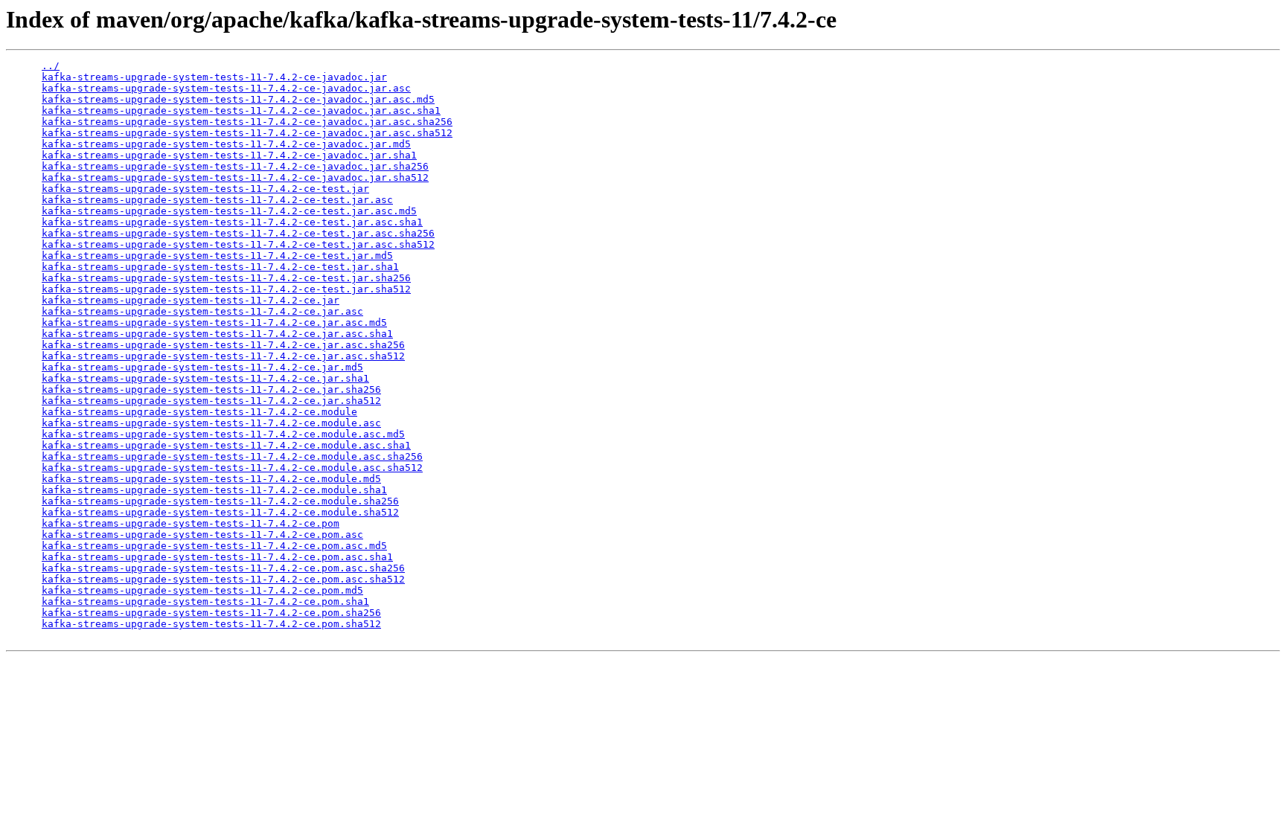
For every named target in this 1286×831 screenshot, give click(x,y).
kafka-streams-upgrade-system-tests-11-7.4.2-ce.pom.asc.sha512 (223, 579)
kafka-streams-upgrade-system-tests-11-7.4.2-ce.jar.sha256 (211, 389)
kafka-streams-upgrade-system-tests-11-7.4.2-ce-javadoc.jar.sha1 (229, 155)
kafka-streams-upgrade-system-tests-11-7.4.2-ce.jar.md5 (202, 367)
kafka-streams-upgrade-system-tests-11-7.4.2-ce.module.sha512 (220, 512)
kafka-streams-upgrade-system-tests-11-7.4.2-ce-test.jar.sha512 (226, 289)
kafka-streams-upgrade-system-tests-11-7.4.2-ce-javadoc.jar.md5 (226, 144)
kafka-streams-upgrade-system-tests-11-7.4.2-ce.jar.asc (202, 311)
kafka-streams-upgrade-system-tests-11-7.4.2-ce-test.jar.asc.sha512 (238, 244)
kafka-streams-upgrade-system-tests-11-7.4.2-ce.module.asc (211, 423)
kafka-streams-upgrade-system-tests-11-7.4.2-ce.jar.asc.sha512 (223, 356)
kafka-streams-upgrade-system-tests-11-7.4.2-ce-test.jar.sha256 (226, 277)
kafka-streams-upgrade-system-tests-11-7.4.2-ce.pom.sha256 (211, 612)
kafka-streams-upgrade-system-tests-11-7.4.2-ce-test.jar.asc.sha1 (232, 222)
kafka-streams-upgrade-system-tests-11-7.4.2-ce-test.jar (205, 188)
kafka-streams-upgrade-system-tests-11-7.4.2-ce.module (199, 411)
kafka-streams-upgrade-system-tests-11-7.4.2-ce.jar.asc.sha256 (223, 344)
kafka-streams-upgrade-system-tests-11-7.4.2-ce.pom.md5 (202, 590)
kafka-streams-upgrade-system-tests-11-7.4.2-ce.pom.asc (202, 534)
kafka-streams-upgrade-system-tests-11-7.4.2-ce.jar (190, 300)
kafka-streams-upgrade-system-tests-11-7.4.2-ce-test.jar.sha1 (220, 266)
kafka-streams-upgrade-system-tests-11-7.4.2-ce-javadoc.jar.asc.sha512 (247, 132)
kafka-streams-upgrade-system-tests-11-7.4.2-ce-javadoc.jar (214, 77)
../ (51, 65)
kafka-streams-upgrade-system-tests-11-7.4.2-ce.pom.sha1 (205, 601)
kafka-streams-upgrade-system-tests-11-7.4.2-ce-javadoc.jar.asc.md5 (238, 99)
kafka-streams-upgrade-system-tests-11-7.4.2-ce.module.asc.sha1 (226, 445)
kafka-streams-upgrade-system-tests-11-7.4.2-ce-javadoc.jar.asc (226, 88)
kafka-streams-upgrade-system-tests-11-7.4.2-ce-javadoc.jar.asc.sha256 (247, 121)
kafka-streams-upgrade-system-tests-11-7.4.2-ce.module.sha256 (220, 501)
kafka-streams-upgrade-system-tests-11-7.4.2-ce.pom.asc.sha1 (217, 556)
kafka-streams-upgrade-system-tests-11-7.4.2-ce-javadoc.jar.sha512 (235, 177)
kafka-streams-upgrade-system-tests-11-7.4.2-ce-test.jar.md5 (217, 255)
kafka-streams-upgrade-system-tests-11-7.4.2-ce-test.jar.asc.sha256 (238, 233)
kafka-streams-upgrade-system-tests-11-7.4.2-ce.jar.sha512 (211, 400)
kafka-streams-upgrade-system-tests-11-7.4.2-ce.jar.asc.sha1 (217, 333)
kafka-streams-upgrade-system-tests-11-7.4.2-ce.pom (190, 523)
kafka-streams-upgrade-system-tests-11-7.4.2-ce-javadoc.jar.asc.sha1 (241, 110)
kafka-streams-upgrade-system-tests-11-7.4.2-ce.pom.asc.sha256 (223, 568)
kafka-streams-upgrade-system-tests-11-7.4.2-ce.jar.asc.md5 (214, 322)
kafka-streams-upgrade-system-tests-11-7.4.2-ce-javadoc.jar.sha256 (235, 166)
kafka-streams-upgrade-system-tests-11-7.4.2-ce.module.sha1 (214, 489)
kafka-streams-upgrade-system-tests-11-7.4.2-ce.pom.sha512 (211, 623)
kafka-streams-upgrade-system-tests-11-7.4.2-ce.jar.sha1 (205, 378)
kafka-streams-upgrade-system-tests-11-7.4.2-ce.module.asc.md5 (223, 434)
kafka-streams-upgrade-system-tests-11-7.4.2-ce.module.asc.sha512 (232, 467)
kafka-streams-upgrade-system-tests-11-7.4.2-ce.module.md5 (211, 478)
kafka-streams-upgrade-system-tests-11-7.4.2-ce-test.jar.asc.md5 (229, 210)
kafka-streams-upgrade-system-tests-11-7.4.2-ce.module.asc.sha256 (232, 456)
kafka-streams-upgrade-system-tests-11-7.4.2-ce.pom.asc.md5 (214, 545)
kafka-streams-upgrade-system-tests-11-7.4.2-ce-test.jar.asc (217, 199)
